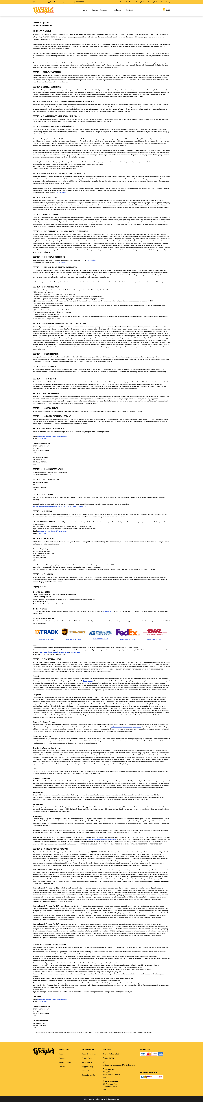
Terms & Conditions (126, 2)
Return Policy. (61, 192)
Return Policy (165, 2)
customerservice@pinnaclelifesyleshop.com (52, 2)
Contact (129, 10)
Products (116, 10)
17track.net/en (107, 611)
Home (84, 10)
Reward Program (65, 1062)
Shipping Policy (153, 2)
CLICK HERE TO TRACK (46, 639)
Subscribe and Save (89, 1075)
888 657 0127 (80, 2)
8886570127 (42, 438)
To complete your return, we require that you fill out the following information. (59, 506)
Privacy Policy (140, 2)
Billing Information (89, 1071)
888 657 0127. (75, 652)
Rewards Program (99, 10)
